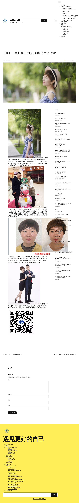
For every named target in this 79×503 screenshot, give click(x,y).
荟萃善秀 (10, 458)
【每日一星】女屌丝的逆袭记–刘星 (13, 354)
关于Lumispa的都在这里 (61, 134)
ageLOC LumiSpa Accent (14, 476)
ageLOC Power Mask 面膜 (14, 481)
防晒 (9, 461)
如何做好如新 (11, 450)
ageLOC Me (11, 478)
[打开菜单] (56, 21)
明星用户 (10, 452)
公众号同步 (8, 444)
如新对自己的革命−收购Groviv (62, 189)
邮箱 (9, 400)
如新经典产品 (9, 456)
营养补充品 (8, 490)
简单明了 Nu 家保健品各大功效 (63, 225)
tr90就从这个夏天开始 (60, 172)
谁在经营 (10, 453)
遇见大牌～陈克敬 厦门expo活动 (62, 215)
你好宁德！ (58, 236)
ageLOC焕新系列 (12, 486)
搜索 (54, 494)
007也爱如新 (58, 194)
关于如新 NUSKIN (10, 447)
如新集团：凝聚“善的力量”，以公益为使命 (62, 271)
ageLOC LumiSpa (12, 475)
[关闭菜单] (59, 2)
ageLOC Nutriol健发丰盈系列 (15, 479)
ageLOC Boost (11, 472)
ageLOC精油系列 (12, 489)
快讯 (7, 464)
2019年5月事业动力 (60, 198)
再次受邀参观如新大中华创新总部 (62, 242)
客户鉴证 (12, 60)
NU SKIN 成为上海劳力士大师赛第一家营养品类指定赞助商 (62, 151)
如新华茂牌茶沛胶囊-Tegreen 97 (60, 144)
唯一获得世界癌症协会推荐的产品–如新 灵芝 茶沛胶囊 (63, 204)
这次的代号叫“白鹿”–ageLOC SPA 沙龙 (62, 161)
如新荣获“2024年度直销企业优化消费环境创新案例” (62, 277)
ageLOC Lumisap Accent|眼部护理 (62, 124)
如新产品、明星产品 (60, 118)
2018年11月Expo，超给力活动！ (61, 231)
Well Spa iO (11, 469)
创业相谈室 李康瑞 (59, 113)
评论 (9, 379)
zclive (75, 60)
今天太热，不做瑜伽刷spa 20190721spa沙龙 (61, 177)
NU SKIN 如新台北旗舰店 (61, 156)
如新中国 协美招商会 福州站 (62, 252)
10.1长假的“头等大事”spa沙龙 (62, 139)
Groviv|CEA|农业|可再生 (61, 129)
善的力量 (10, 449)
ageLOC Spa (11, 482)
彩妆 (7, 445)
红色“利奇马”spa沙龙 (60, 167)
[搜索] (44, 20)
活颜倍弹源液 (11, 473)
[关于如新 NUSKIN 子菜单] (70, 26)
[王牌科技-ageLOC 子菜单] (70, 6)
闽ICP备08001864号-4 (39, 499)
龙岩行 (57, 209)
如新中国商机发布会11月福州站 (63, 220)
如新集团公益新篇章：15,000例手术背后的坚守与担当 (63, 265)
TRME (9, 467)
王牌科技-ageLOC (10, 465)
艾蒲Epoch (10, 459)
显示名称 (10, 394)
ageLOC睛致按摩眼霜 (13, 487)
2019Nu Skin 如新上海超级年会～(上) (63, 183)
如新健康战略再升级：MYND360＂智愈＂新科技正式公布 (62, 258)
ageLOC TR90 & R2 (13, 484)
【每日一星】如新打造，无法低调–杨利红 (64, 354)
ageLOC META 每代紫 (13, 470)
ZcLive (15, 19)
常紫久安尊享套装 (59, 247)
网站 (9, 405)
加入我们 (8, 455)
